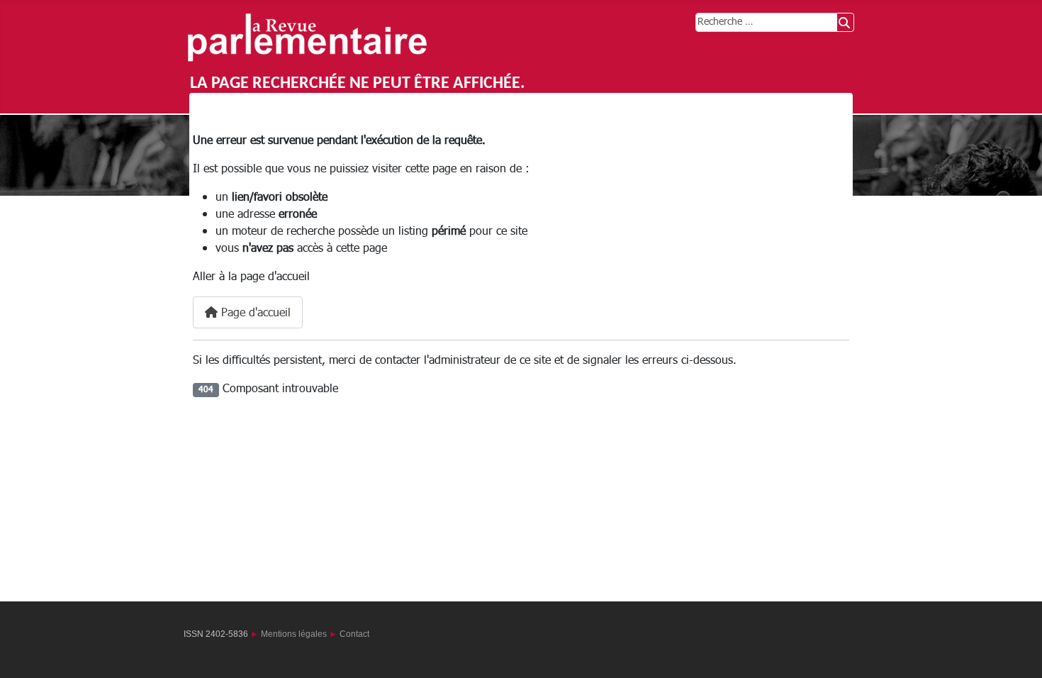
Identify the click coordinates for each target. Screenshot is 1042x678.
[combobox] (766, 22)
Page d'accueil (254, 312)
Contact (354, 634)
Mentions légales (294, 634)
